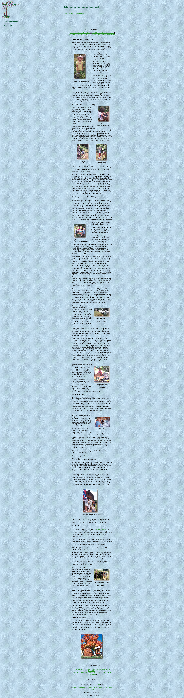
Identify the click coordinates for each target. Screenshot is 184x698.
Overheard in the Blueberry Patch (80, 33)
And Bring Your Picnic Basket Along (103, 33)
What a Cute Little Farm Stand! (78, 34)
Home (74, 688)
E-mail (92, 689)
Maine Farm (81, 688)
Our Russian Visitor (95, 34)
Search (89, 688)
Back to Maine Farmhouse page (74, 13)
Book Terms (108, 688)
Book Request (98, 688)
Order (98, 684)
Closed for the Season (108, 34)
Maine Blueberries (101, 529)
